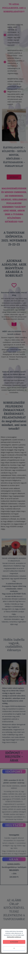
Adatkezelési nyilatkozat (14, 937)
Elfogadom (14, 942)
